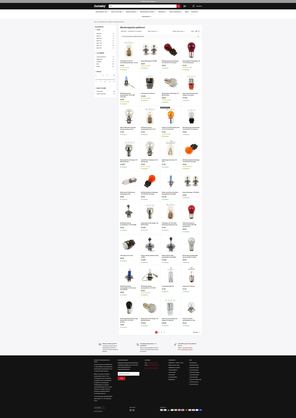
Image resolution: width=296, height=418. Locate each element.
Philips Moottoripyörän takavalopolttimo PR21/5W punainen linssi (189, 224)
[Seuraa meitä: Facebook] (131, 410)
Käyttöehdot (172, 379)
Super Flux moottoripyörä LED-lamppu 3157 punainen (190, 94)
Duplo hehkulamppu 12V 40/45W (191, 192)
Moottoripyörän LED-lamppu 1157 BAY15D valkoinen (149, 319)
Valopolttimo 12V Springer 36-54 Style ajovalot (149, 160)
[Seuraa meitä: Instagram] (133, 410)
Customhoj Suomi (193, 382)
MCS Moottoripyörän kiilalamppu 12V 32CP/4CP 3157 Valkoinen (191, 128)
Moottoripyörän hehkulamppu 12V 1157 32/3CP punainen (191, 61)
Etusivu (95, 21)
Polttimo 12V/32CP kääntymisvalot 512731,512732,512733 (171, 128)
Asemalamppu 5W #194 (168, 286)
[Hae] (178, 6)
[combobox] (143, 6)
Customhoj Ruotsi (193, 365)
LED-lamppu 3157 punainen (148, 93)
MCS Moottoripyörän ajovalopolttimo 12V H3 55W (148, 287)
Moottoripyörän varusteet (147, 11)
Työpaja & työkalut (131, 11)
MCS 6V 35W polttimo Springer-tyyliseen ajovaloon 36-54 (128, 128)
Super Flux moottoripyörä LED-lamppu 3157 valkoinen (170, 319)
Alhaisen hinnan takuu (174, 365)
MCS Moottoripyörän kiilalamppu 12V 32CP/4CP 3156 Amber (191, 160)
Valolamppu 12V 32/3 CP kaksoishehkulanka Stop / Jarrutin (129, 61)
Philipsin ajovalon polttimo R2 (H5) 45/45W (150, 256)
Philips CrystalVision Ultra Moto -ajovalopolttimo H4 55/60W (170, 193)
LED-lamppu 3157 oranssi (126, 255)
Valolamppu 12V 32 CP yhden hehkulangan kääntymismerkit (169, 223)
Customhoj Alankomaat (195, 379)
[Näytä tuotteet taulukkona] (196, 31)
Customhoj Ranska (194, 374)
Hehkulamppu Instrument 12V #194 (169, 160)
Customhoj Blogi (173, 377)
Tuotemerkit (194, 11)
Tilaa (121, 378)
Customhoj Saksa (193, 370)
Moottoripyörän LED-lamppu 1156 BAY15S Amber (149, 223)
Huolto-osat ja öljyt (116, 11)
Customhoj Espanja (194, 372)
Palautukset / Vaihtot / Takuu (176, 362)
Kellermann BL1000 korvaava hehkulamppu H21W (127, 193)
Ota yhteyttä (172, 374)
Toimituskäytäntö (173, 370)
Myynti (186, 11)
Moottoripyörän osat (101, 11)
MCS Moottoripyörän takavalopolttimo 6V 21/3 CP (148, 128)
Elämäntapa (161, 11)
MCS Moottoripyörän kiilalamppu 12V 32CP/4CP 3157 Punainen (170, 61)
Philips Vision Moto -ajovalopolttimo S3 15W (189, 319)
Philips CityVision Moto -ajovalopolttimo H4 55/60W (169, 256)
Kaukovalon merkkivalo (189, 286)
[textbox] (100, 75)
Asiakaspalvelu (146, 16)
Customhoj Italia (193, 377)
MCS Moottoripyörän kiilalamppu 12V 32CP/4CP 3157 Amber (149, 193)
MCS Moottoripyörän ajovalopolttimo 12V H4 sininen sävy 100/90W (128, 288)
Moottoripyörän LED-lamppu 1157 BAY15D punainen (128, 160)
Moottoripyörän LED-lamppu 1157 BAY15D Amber (170, 94)
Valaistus (110, 21)
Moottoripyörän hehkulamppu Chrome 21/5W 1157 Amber (190, 256)
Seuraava (195, 332)
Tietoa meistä (172, 372)
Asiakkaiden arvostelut (174, 367)
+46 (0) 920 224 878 (187, 347)
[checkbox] (105, 34)
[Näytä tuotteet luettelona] (199, 31)
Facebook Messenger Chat (151, 368)
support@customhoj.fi (187, 349)
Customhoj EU (193, 362)
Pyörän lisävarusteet (175, 11)
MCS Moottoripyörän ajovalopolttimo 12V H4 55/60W (128, 223)
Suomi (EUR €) (98, 407)
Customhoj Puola (193, 384)
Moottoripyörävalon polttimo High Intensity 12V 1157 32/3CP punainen (129, 320)
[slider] (96, 79)
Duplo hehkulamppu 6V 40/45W (149, 61)
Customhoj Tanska (194, 367)
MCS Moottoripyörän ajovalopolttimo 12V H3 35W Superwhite (127, 95)
